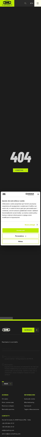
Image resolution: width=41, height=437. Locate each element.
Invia (6, 384)
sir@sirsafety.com (8, 430)
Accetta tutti (20, 230)
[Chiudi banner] (38, 194)
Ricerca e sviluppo (8, 406)
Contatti (6, 416)
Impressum (27, 406)
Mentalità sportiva (8, 409)
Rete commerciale (8, 402)
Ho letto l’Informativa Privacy (15, 357)
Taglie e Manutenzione (31, 409)
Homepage (19, 170)
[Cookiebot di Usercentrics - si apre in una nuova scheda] (26, 194)
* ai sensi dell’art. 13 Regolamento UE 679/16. (19, 358)
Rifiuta (20, 241)
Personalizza (19, 236)
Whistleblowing (29, 402)
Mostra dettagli (30, 225)
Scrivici (28, 330)
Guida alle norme (29, 399)
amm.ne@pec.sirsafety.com (11, 434)
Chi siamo (5, 399)
